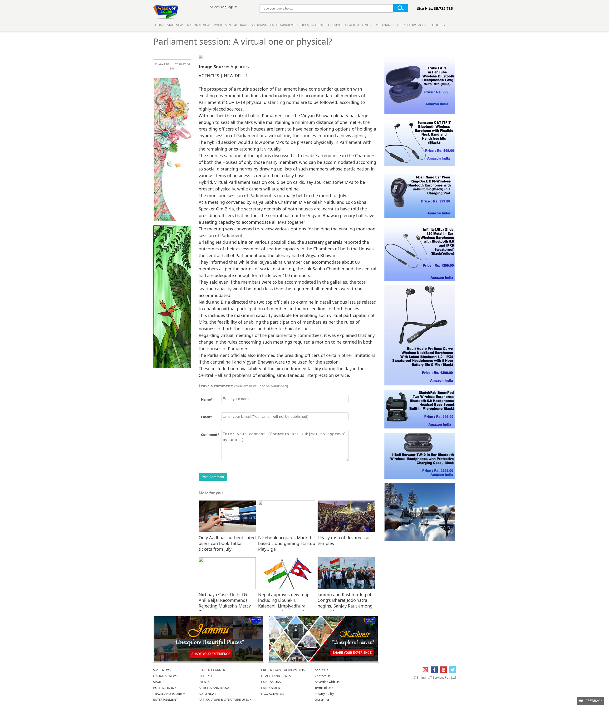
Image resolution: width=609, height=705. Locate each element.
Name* (207, 399)
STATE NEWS (162, 670)
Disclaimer (322, 699)
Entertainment (282, 25)
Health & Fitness (358, 25)
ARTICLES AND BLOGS (214, 688)
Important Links (388, 25)
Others (437, 25)
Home (159, 25)
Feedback (593, 701)
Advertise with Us (327, 682)
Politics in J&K (226, 25)
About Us (321, 670)
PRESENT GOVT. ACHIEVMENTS (283, 670)
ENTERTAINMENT (165, 699)
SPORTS (158, 682)
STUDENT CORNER (212, 670)
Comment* (210, 434)
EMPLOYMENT (271, 688)
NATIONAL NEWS (165, 676)
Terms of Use (324, 688)
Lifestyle (335, 25)
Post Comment (213, 477)
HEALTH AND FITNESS (276, 676)
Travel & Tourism (254, 25)
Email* (206, 417)
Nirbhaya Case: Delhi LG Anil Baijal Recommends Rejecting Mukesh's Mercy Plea (225, 600)
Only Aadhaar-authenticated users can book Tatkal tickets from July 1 (227, 543)
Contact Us (322, 676)
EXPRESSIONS (271, 682)
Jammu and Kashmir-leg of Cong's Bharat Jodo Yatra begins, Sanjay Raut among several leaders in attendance (345, 600)
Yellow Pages (415, 25)
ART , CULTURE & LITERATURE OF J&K (225, 699)
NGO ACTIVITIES (272, 693)
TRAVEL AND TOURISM (169, 693)
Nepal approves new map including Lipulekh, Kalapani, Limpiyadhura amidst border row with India (283, 600)
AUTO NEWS (207, 693)
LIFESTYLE (206, 676)
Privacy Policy (324, 693)
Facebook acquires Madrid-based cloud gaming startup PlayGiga (286, 543)
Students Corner (311, 25)
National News (199, 25)
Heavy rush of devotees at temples (344, 540)
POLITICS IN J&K (164, 688)
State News (175, 25)
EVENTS (204, 682)
